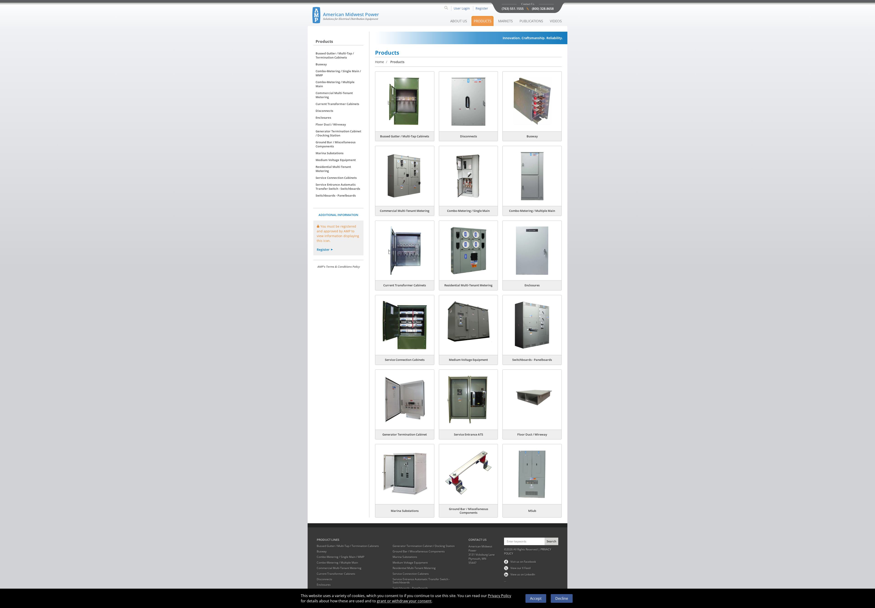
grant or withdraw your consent (404, 600)
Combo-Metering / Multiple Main (335, 84)
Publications (531, 21)
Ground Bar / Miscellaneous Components (335, 144)
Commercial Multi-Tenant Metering (334, 95)
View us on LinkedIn (522, 574)
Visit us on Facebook (523, 562)
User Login (462, 8)
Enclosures (323, 117)
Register (482, 8)
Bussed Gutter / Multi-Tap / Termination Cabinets (335, 55)
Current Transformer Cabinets (337, 104)
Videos (556, 21)
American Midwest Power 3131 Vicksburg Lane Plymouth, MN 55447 (481, 554)
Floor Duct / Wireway (331, 124)
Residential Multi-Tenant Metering (333, 169)
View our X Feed (520, 568)
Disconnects (324, 111)
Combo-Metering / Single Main (468, 211)
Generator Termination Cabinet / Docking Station (338, 133)
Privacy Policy (499, 595)
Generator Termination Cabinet (404, 434)
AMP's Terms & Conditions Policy (338, 267)
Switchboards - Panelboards (336, 195)
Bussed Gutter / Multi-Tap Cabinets (404, 136)
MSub (532, 511)
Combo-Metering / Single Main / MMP (338, 73)
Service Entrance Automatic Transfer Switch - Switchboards (338, 186)
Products (482, 21)
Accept (536, 598)
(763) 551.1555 (513, 8)
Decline (561, 598)
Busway (321, 64)
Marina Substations (329, 153)
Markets (505, 21)
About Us (458, 21)
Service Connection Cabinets (336, 178)
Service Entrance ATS (468, 434)
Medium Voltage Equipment (336, 160)
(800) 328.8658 (543, 8)
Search (551, 541)
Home (379, 62)
